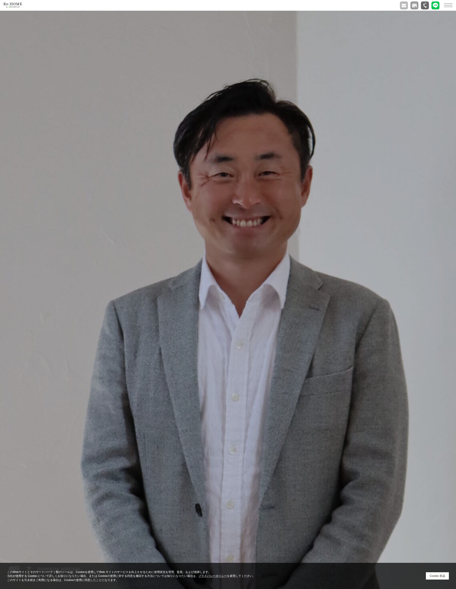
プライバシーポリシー (212, 576)
